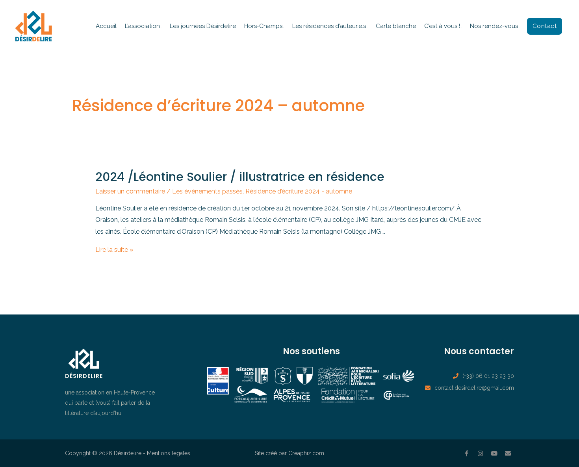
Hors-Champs (263, 26)
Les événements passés (207, 191)
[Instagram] (480, 453)
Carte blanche (396, 26)
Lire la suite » (114, 249)
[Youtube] (494, 453)
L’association (142, 26)
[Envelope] (508, 453)
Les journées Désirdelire (203, 26)
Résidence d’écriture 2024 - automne (298, 191)
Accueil (106, 26)
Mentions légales (168, 453)
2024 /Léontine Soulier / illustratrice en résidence (239, 176)
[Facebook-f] (467, 453)
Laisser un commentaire (130, 191)
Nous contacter (479, 351)
